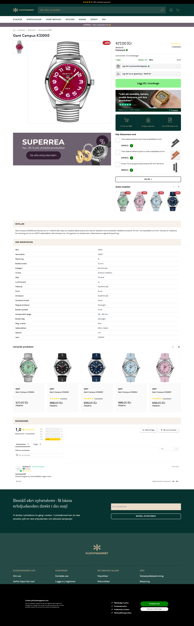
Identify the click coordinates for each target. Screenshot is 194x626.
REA (104, 20)
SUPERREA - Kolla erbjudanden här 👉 (97, 25)
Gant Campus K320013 (45, 30)
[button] (178, 347)
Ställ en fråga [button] (149, 430)
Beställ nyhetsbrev (146, 516)
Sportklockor (34, 20)
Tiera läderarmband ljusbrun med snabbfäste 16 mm (143, 151)
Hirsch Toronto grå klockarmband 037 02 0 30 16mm (142, 164)
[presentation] (116, 64)
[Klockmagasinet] (23, 10)
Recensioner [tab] (21, 444)
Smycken (70, 20)
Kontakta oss (61, 576)
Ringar (82, 20)
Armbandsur (21, 30)
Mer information (24, 242)
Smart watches (53, 20)
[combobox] (102, 10)
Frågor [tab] (35, 444)
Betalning (145, 581)
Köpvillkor (103, 576)
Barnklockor (31, 30)
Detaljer (19, 224)
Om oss (17, 576)
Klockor (17, 20)
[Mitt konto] (171, 10)
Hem (14, 30)
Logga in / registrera (65, 581)
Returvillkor (104, 581)
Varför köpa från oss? (24, 581)
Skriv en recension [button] (169, 430)
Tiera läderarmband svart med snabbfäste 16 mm (141, 139)
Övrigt (94, 20)
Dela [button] (19, 481)
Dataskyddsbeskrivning (151, 576)
